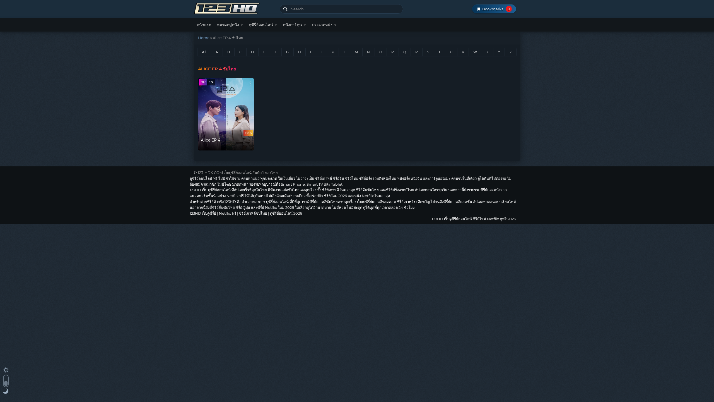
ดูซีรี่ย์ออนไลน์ (261, 24)
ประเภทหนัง (323, 24)
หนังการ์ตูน (293, 24)
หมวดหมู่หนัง (228, 24)
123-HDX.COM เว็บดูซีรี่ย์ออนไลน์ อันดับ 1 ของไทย (238, 172)
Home (203, 37)
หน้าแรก (204, 24)
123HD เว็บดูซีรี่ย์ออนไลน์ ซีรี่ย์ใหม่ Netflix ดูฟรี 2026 (235, 7)
